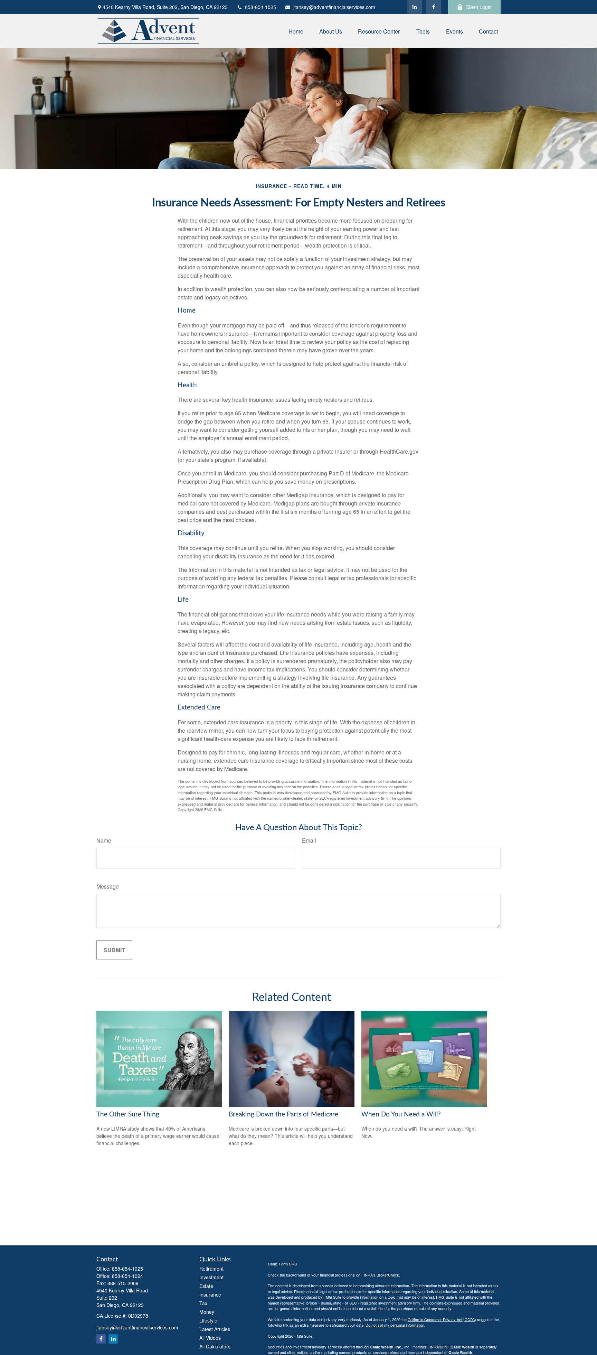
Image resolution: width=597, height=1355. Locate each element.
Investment (211, 1277)
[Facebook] (433, 7)
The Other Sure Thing (127, 1114)
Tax (203, 1303)
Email (309, 840)
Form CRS (288, 1263)
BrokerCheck (388, 1275)
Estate (206, 1285)
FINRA (433, 1346)
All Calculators (214, 1346)
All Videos (210, 1337)
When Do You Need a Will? (401, 1114)
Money (206, 1311)
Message (107, 886)
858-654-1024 (127, 1275)
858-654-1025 (260, 6)
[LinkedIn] (414, 7)
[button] (296, 31)
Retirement (211, 1268)
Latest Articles (214, 1329)
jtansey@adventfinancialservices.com (334, 6)
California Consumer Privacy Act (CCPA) (442, 1319)
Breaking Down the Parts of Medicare (283, 1114)
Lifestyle (208, 1320)
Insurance (210, 1294)
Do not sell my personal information (395, 1325)
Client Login (479, 6)
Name (103, 840)
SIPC (444, 1346)
